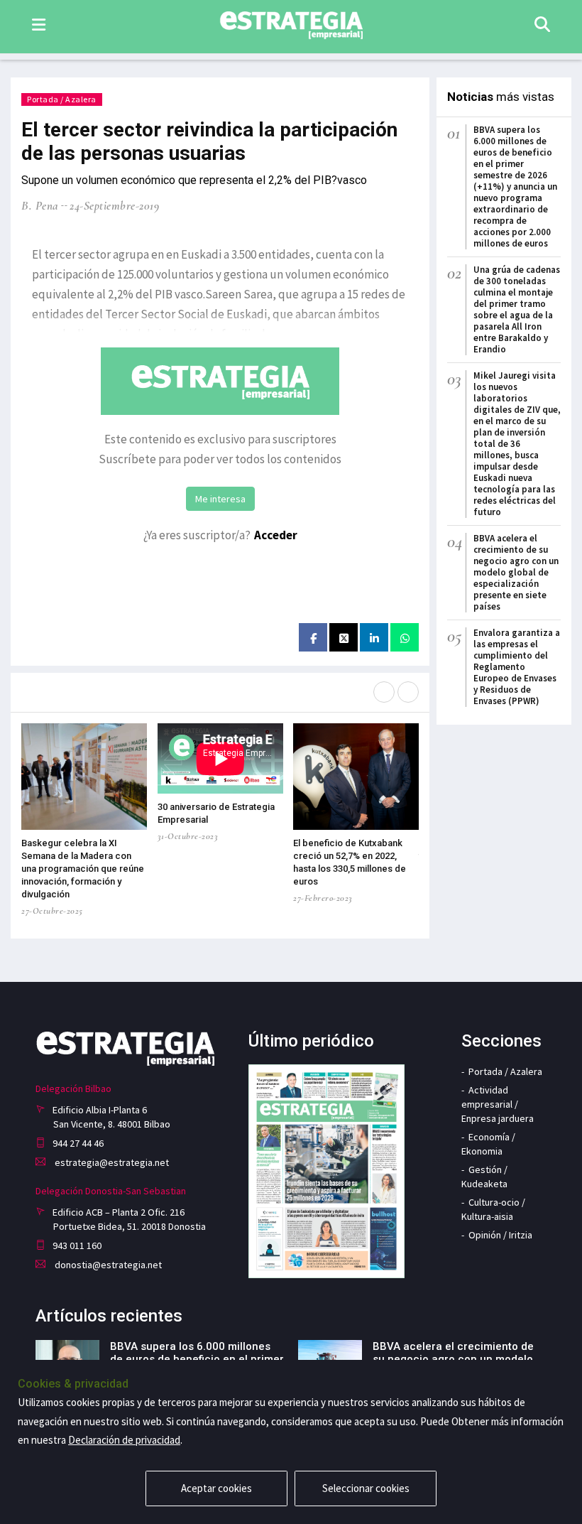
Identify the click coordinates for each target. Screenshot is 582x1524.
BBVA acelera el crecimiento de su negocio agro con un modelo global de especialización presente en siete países (516, 572)
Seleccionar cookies (366, 1488)
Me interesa (220, 498)
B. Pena (40, 205)
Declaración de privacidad (124, 1440)
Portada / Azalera (62, 99)
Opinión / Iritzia (500, 1234)
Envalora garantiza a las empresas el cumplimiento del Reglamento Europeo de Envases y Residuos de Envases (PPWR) (516, 667)
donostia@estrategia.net (107, 1264)
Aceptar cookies (216, 1488)
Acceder (275, 535)
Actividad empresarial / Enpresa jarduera (497, 1104)
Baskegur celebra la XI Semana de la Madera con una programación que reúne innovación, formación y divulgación (82, 868)
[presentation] (384, 692)
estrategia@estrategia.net (111, 1162)
